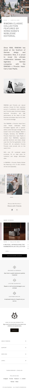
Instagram (5, 378)
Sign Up (14, 330)
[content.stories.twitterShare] (17, 210)
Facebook (16, 378)
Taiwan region (11, 370)
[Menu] (2, 2)
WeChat (12, 381)
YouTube (11, 378)
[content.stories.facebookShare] (12, 210)
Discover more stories (14, 255)
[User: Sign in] (26, 2)
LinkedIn (24, 378)
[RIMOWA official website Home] (14, 2)
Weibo (16, 381)
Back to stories (9, 8)
